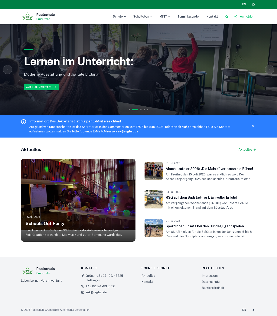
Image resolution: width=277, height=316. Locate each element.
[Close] (253, 126)
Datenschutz (211, 282)
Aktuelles (245, 149)
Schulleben (141, 16)
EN (244, 4)
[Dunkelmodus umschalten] (253, 4)
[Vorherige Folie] (7, 69)
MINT (163, 16)
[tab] (129, 109)
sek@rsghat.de (127, 131)
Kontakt (212, 16)
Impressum (210, 276)
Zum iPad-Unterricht (38, 86)
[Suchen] (226, 16)
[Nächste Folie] (269, 69)
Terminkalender (189, 16)
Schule (118, 16)
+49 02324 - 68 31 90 (100, 286)
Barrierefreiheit (213, 288)
